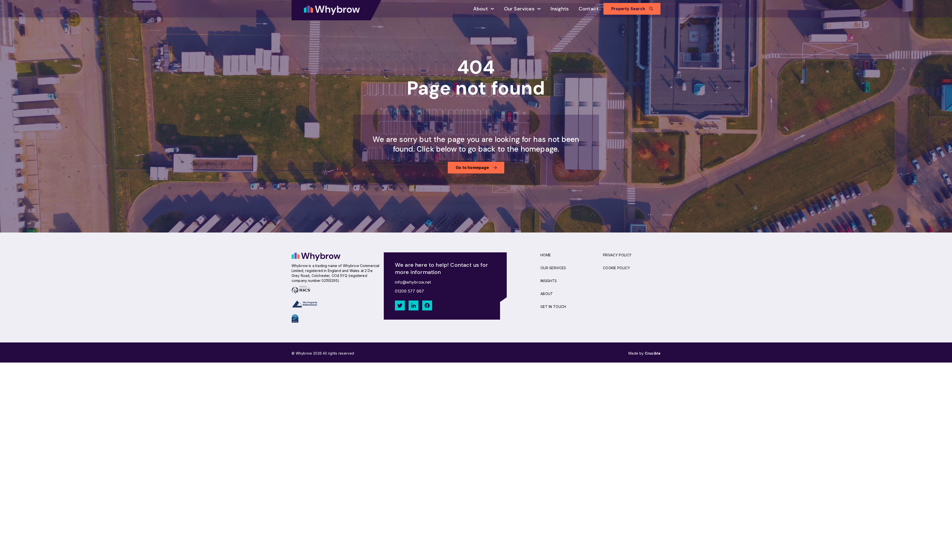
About (480, 8)
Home (545, 255)
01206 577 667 (409, 291)
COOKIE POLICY (616, 268)
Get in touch (553, 306)
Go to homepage (472, 167)
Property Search (628, 8)
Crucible (652, 353)
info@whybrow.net (413, 282)
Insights (560, 8)
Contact (588, 8)
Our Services (519, 8)
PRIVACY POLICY (617, 255)
